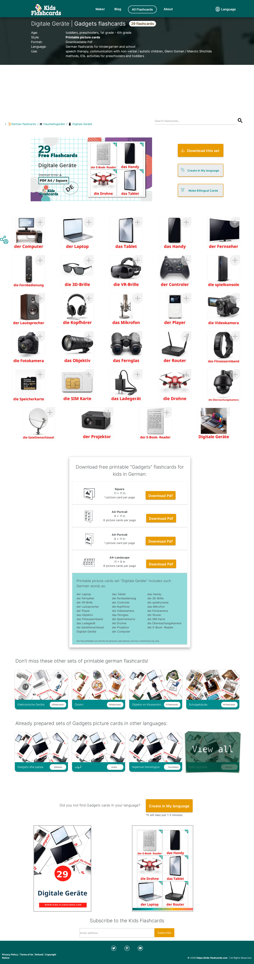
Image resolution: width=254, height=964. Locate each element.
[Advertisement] (127, 89)
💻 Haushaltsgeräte (52, 124)
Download (160, 496)
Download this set (203, 151)
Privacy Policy (10, 954)
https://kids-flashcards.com (212, 957)
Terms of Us (26, 954)
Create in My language (203, 170)
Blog (117, 9)
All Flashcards (142, 9)
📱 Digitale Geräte (80, 124)
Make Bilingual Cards (203, 190)
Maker (100, 9)
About (168, 9)
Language (222, 9)
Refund (39, 954)
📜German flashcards (22, 124)
